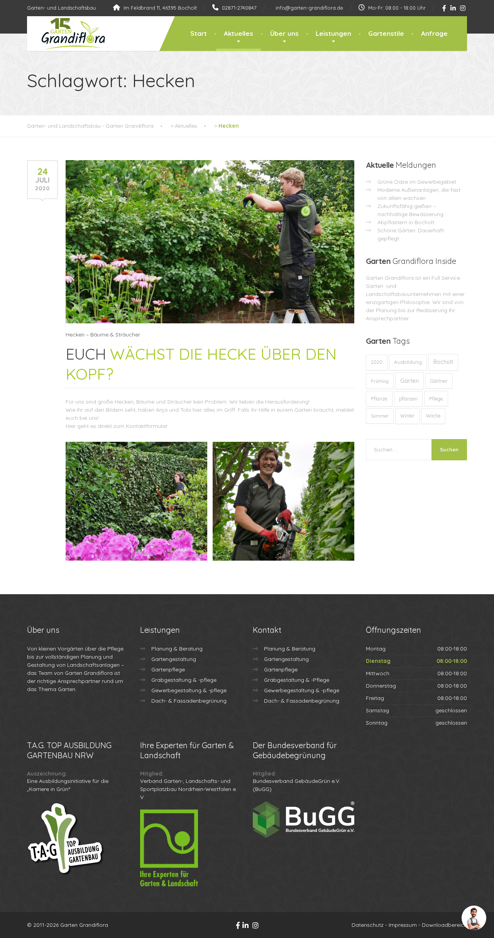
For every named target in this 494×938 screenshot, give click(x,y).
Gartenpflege (168, 669)
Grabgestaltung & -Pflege (296, 679)
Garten (409, 380)
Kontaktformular (146, 426)
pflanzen (408, 399)
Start (198, 33)
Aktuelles (238, 33)
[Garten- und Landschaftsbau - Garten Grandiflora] (67, 34)
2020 (376, 362)
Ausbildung (408, 362)
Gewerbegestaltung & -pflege (189, 690)
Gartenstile (386, 33)
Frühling (380, 381)
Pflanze (379, 398)
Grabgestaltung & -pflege (184, 679)
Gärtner (439, 381)
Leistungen (333, 33)
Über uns (284, 33)
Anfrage (434, 33)
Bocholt (443, 361)
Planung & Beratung (177, 648)
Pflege (436, 398)
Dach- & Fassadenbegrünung (189, 700)
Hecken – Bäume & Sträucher (103, 334)
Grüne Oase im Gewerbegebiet (416, 181)
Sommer (380, 416)
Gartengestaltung (173, 659)
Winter (407, 416)
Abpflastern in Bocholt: (406, 222)
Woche (433, 416)
